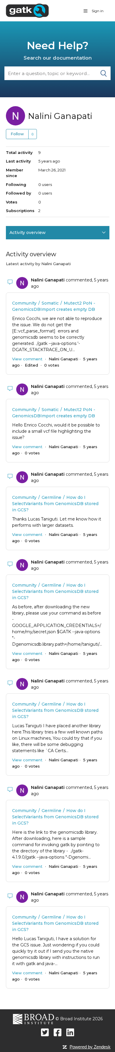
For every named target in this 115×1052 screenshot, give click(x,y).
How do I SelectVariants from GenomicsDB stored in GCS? (55, 504)
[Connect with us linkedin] (70, 1032)
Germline (51, 497)
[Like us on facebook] (58, 1032)
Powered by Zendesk (90, 1046)
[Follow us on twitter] (45, 1032)
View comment (27, 358)
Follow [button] (17, 133)
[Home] (27, 10)
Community (24, 303)
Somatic (50, 303)
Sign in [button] (98, 11)
